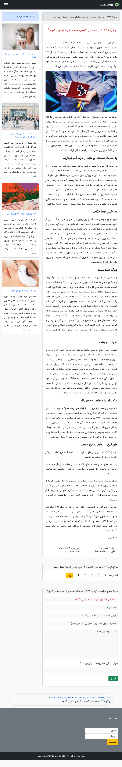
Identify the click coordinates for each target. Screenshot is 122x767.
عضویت (112, 742)
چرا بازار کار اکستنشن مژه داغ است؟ (21, 290)
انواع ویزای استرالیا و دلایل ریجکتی (21, 213)
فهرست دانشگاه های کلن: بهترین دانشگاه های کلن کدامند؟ (22, 135)
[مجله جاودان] (109, 4)
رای (69, 575)
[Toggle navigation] (6, 5)
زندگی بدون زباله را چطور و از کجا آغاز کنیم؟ (20, 55)
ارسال (113, 678)
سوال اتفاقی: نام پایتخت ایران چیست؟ (99, 663)
